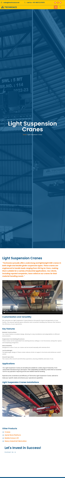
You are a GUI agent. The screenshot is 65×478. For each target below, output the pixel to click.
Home (24, 134)
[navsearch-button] (59, 7)
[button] (4, 401)
